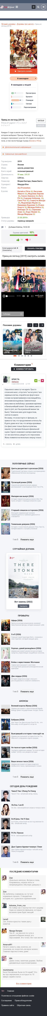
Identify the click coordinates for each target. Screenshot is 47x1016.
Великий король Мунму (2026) (24, 706)
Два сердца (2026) (19, 676)
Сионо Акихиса (28, 196)
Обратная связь (24, 1005)
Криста (15, 379)
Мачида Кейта (34, 207)
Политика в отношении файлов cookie (17, 996)
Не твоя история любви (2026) (24, 748)
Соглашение (6, 1000)
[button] (35, 32)
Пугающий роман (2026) (21, 482)
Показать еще (27, 539)
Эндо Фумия (31, 212)
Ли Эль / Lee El (17, 805)
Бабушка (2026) (17, 720)
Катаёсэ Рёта (35, 141)
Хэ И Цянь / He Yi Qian (20, 819)
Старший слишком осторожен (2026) (27, 510)
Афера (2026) (16, 620)
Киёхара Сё (23, 209)
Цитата (18, 444)
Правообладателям (23, 1000)
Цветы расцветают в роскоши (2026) (27, 468)
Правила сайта (7, 1005)
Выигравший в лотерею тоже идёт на (27, 734)
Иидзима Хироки (36, 194)
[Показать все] (41, 325)
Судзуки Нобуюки (32, 198)
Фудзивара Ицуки (29, 203)
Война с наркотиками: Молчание (25, 662)
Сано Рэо (22, 200)
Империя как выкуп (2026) (22, 496)
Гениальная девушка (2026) (23, 524)
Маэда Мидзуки (25, 214)
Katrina (19, 227)
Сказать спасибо (35, 248)
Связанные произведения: (16, 154)
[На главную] (7, 7)
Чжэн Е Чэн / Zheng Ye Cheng (23, 791)
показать (7, 250)
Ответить (9, 444)
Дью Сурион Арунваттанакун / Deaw (26, 847)
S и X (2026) (16, 634)
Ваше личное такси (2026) (22, 761)
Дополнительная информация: (18, 147)
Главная (10, 991)
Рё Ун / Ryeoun (17, 833)
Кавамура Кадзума (26, 205)
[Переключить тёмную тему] (33, 7)
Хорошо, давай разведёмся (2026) (26, 648)
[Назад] (29, 325)
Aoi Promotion (24, 188)
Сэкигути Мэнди (37, 200)
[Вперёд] (35, 325)
